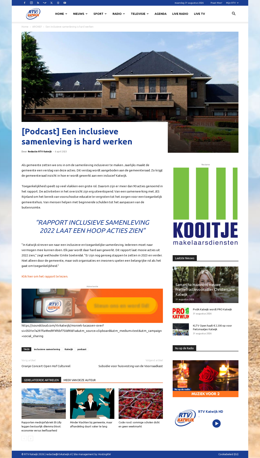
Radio (117, 13)
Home (59, 13)
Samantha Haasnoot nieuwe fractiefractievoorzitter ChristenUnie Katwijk (205, 289)
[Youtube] (65, 3)
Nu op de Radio (184, 348)
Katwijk (69, 349)
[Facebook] (25, 3)
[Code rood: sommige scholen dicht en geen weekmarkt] (141, 403)
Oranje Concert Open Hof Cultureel (46, 366)
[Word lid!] (92, 306)
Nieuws (78, 13)
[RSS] (38, 3)
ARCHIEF (37, 26)
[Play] (216, 423)
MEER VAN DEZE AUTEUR (80, 380)
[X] (51, 3)
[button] (233, 14)
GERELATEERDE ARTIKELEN (41, 380)
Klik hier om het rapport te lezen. (45, 276)
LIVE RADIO (180, 13)
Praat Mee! (216, 3)
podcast (81, 349)
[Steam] (45, 3)
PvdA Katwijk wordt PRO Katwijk (212, 309)
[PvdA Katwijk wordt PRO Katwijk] (181, 313)
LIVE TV (199, 13)
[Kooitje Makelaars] (205, 206)
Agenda (161, 13)
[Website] (58, 3)
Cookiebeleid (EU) (228, 454)
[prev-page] (24, 438)
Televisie (138, 13)
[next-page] (30, 438)
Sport (98, 13)
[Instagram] (31, 3)
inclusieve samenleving (47, 349)
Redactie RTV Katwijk (40, 151)
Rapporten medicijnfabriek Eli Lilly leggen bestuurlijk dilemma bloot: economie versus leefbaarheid (41, 426)
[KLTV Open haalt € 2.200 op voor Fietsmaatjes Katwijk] (181, 329)
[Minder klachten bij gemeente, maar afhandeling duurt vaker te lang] (92, 403)
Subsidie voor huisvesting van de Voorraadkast (131, 366)
